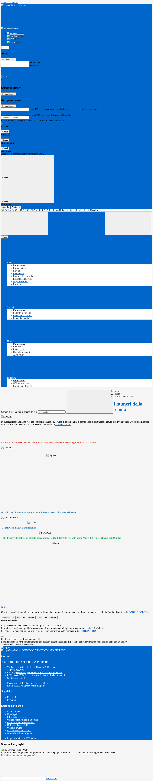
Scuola (116, 393)
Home (116, 391)
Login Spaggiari (77, 115)
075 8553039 (17, 669)
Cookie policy (13, 711)
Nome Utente (35, 62)
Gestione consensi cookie (19, 730)
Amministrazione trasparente (20, 733)
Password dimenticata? (12, 71)
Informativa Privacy (16, 717)
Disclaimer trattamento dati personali (18, 755)
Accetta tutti (46, 617)
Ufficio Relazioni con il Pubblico (22, 719)
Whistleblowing (14, 728)
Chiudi (5, 132)
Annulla (5, 207)
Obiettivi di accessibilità (18, 725)
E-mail (32, 109)
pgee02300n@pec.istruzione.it (39, 675)
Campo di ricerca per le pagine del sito (19, 412)
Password (34, 65)
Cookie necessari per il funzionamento (19, 639)
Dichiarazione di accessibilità (21, 722)
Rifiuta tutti (25, 617)
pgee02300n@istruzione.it (38, 672)
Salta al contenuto (9, 2)
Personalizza (8, 617)
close (4, 237)
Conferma (16, 207)
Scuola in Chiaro (63, 424)
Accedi (5, 47)
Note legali (12, 714)
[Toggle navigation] (24, 223)
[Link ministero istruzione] (14, 5)
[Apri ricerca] (128, 223)
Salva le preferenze (24, 645)
